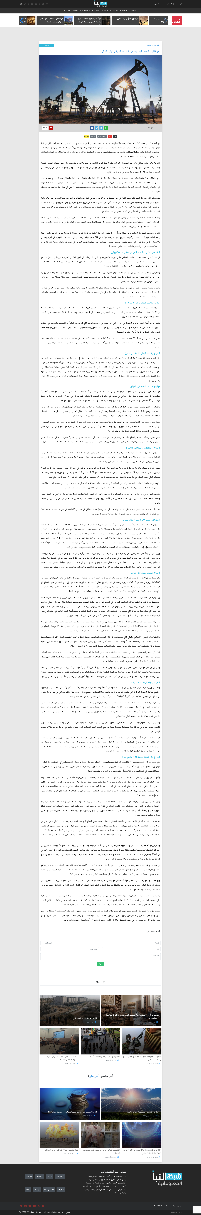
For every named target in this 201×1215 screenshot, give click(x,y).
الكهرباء (86, 136)
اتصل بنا (156, 4)
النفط (110, 136)
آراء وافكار (133, 10)
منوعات (76, 10)
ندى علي (93, 1076)
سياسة (124, 10)
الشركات (92, 136)
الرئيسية (179, 4)
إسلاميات (115, 10)
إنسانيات (97, 10)
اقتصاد (106, 10)
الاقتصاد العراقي (102, 136)
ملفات (68, 10)
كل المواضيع (167, 4)
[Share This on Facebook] (92, 128)
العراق (115, 136)
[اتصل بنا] (47, 4)
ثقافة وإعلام (86, 10)
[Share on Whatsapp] (106, 128)
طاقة (149, 45)
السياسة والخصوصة (176, 1212)
